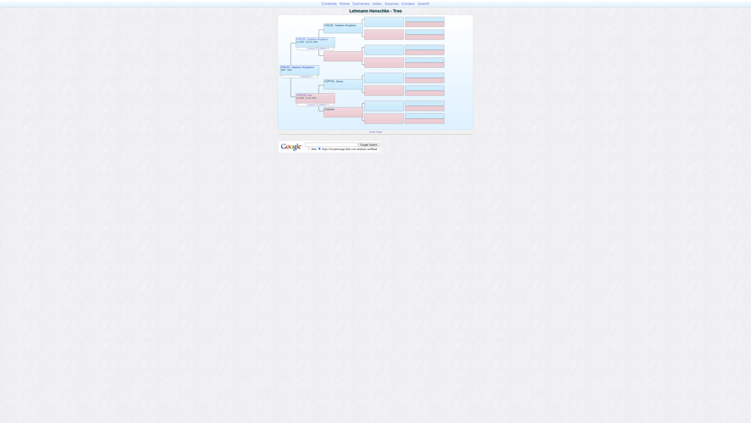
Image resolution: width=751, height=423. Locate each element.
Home (345, 4)
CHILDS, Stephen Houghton (297, 67)
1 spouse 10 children (316, 48)
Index (377, 4)
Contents (329, 4)
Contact (408, 4)
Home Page (375, 132)
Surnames (361, 4)
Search (423, 4)
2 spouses (305, 76)
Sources (392, 4)
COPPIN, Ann (304, 95)
